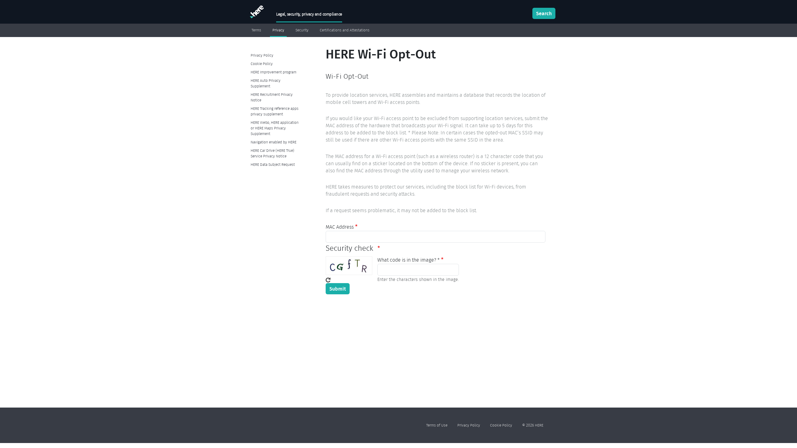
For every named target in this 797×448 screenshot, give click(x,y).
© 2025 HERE (532, 425)
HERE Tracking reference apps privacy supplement (275, 111)
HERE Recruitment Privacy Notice (272, 97)
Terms (256, 30)
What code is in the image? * (408, 260)
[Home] (256, 13)
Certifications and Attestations (345, 30)
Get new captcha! (328, 280)
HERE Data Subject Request (273, 164)
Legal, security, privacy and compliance (309, 14)
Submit (337, 288)
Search (544, 13)
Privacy (278, 30)
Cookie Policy (262, 63)
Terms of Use (436, 425)
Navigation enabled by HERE (273, 142)
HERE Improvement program (273, 72)
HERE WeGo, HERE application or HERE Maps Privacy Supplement (275, 128)
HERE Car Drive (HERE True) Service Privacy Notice (272, 153)
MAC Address (340, 227)
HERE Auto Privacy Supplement (266, 83)
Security (302, 30)
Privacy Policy (262, 55)
